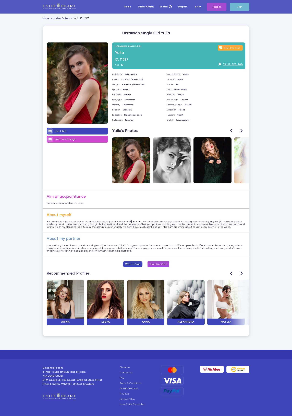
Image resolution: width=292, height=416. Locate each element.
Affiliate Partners (129, 388)
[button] (166, 7)
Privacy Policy (127, 399)
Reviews (124, 393)
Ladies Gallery (146, 7)
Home (127, 7)
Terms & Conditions (131, 383)
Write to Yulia (132, 264)
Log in (217, 6)
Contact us (126, 372)
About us (125, 367)
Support (182, 7)
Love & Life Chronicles (132, 404)
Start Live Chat (158, 264)
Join (239, 6)
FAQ (122, 377)
